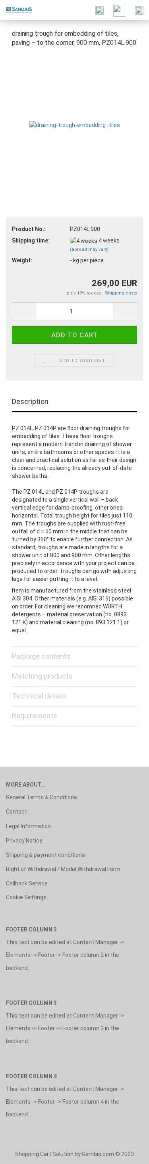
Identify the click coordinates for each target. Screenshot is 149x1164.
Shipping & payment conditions (45, 855)
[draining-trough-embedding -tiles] (74, 113)
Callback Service (27, 883)
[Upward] (127, 1152)
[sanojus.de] (16, 10)
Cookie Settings (26, 897)
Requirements (34, 716)
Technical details (39, 696)
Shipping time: (31, 240)
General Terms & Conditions (41, 797)
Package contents (41, 656)
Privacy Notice (24, 840)
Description (30, 401)
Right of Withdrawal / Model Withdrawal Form (63, 869)
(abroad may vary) (89, 249)
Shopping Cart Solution (44, 1154)
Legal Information (28, 826)
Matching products (42, 676)
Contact (16, 811)
